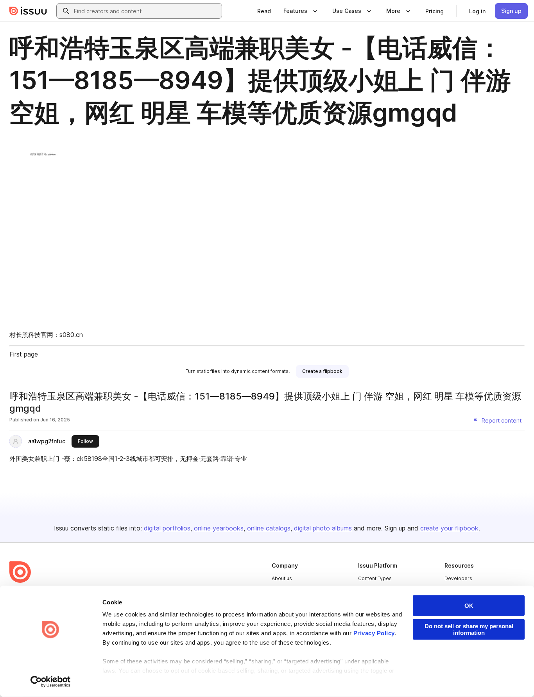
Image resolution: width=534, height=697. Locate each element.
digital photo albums (323, 528)
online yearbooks (219, 528)
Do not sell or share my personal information (469, 629)
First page (23, 354)
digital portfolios (167, 528)
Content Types (375, 578)
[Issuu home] (28, 11)
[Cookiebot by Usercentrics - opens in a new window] (50, 682)
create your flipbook (449, 528)
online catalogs (268, 528)
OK (468, 605)
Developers (458, 578)
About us (282, 578)
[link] (264, 11)
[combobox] (146, 11)
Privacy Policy (374, 633)
